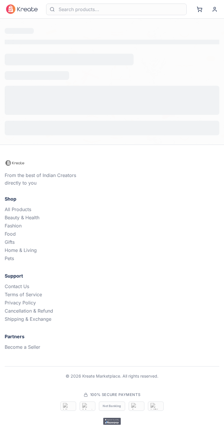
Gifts (10, 242)
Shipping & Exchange (28, 319)
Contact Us (17, 286)
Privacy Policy (20, 303)
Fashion (13, 226)
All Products (18, 209)
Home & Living (21, 250)
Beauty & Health (22, 217)
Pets (9, 258)
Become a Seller (22, 347)
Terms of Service (23, 294)
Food (10, 234)
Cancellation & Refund (29, 311)
